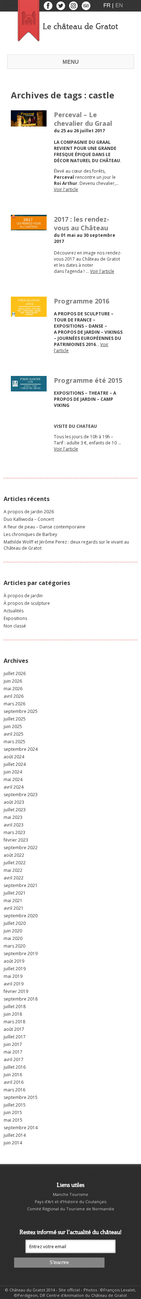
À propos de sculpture (27, 603)
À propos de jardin (23, 596)
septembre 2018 (21, 999)
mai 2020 (13, 938)
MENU (71, 62)
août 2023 (14, 802)
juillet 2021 (15, 893)
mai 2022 (13, 870)
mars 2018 (14, 1022)
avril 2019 (14, 984)
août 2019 (14, 961)
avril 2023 (14, 825)
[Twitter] (61, 7)
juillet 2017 (15, 1037)
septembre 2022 (21, 847)
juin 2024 (13, 772)
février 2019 (16, 991)
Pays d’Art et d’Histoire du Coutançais (70, 1201)
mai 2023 (13, 817)
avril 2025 (14, 734)
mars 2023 (14, 832)
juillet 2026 (15, 673)
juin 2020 (13, 931)
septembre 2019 (21, 953)
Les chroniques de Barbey (30, 534)
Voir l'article (66, 189)
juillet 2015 (15, 1105)
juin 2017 (13, 1044)
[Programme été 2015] (29, 388)
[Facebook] (48, 7)
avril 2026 (14, 696)
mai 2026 (13, 689)
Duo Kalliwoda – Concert (29, 519)
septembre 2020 (21, 916)
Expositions (15, 618)
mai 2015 (13, 1120)
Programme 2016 (81, 301)
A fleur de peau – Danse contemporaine (44, 527)
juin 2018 (13, 1014)
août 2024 (14, 757)
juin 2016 (13, 1075)
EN (119, 5)
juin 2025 (13, 726)
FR (107, 5)
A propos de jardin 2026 (29, 512)
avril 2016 (14, 1082)
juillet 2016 (15, 1067)
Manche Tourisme (70, 1194)
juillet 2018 (15, 1006)
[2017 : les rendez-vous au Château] (29, 227)
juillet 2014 (15, 1135)
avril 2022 (14, 878)
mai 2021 (13, 900)
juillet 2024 (15, 764)
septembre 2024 (21, 749)
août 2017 (14, 1029)
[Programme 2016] (29, 314)
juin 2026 (13, 681)
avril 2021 (14, 908)
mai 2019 (13, 976)
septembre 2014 (21, 1128)
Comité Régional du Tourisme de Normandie (70, 1208)
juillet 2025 (15, 719)
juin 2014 (13, 1143)
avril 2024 (14, 787)
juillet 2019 (15, 969)
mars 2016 (14, 1090)
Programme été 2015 (88, 380)
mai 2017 (13, 1052)
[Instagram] (74, 7)
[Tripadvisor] (86, 7)
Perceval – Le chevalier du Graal (83, 119)
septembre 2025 (21, 711)
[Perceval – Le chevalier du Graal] (29, 123)
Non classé (15, 626)
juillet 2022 (15, 863)
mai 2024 (13, 779)
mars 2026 (14, 704)
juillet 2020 (15, 923)
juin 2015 (13, 1112)
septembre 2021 (21, 885)
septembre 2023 (21, 795)
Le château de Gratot (80, 27)
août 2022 (14, 855)
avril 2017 (14, 1059)
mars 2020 (14, 946)
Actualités (14, 611)
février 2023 (16, 840)
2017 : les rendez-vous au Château (81, 223)
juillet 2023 (15, 810)
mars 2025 (14, 742)
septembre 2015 (21, 1097)
